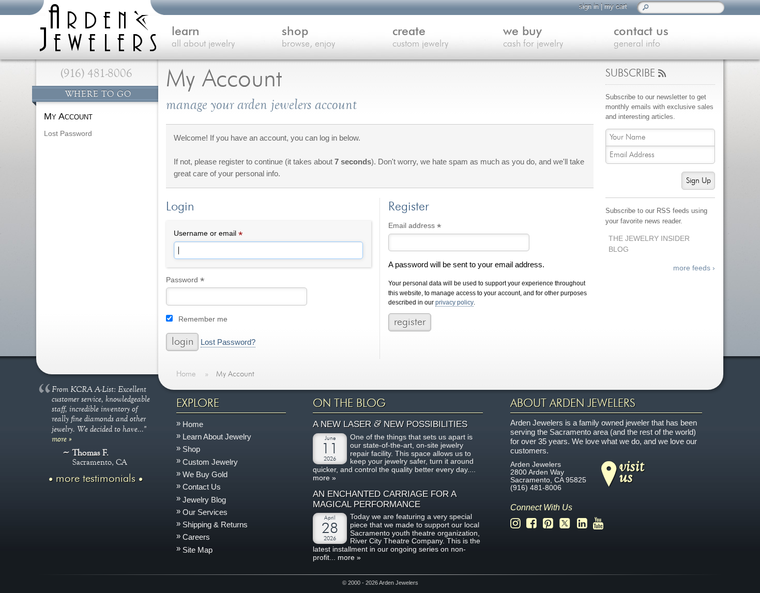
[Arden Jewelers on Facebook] (534, 523)
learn (203, 37)
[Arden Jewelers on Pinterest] (551, 523)
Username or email (223, 235)
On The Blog (349, 403)
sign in (589, 6)
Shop (191, 449)
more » (62, 438)
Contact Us (202, 487)
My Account (68, 116)
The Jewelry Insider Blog (649, 244)
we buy (533, 37)
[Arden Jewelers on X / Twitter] (567, 523)
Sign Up (698, 181)
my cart (615, 6)
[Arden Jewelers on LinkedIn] (585, 523)
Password (200, 281)
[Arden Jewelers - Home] (95, 26)
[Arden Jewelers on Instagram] (518, 523)
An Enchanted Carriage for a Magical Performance (384, 499)
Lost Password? (228, 342)
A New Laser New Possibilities (390, 425)
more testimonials (95, 479)
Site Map (197, 549)
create (420, 37)
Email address (429, 227)
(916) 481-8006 (96, 73)
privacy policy (454, 302)
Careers (196, 537)
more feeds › (694, 268)
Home (193, 424)
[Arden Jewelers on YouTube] (601, 523)
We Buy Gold (205, 474)
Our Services (205, 512)
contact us (641, 37)
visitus (631, 471)
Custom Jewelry (210, 462)
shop (308, 37)
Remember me (202, 319)
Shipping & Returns (215, 524)
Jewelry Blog (204, 499)
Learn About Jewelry (217, 436)
